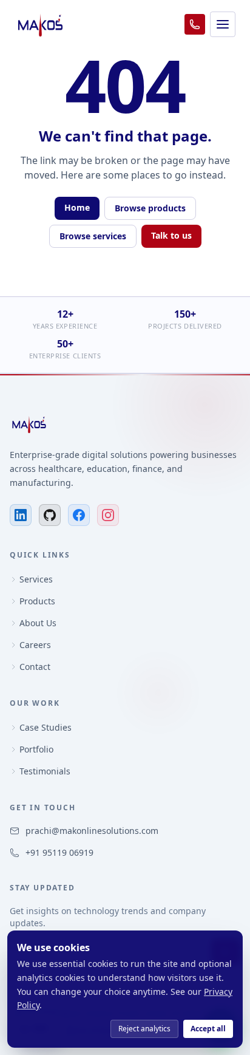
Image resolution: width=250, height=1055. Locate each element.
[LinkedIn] (21, 515)
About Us (37, 623)
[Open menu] (222, 24)
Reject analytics (144, 1028)
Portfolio (36, 749)
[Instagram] (108, 515)
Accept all (208, 1028)
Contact (34, 666)
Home (77, 207)
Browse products (150, 208)
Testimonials (44, 771)
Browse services (92, 236)
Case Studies (45, 727)
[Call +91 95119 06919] (194, 24)
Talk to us (171, 235)
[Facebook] (79, 515)
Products (37, 601)
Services (36, 579)
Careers (35, 644)
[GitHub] (50, 515)
